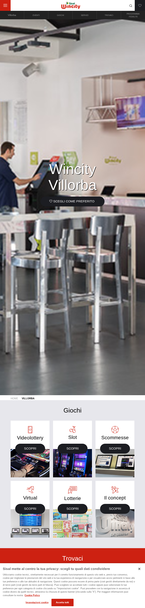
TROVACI (109, 15)
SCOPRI (30, 448)
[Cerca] (130, 5)
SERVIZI (84, 15)
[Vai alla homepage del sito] (70, 5)
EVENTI (36, 15)
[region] (72, 585)
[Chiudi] (139, 569)
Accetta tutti (62, 602)
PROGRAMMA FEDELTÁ (133, 15)
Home (14, 398)
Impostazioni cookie (37, 602)
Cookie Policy (32, 595)
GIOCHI (60, 15)
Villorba (12, 15)
